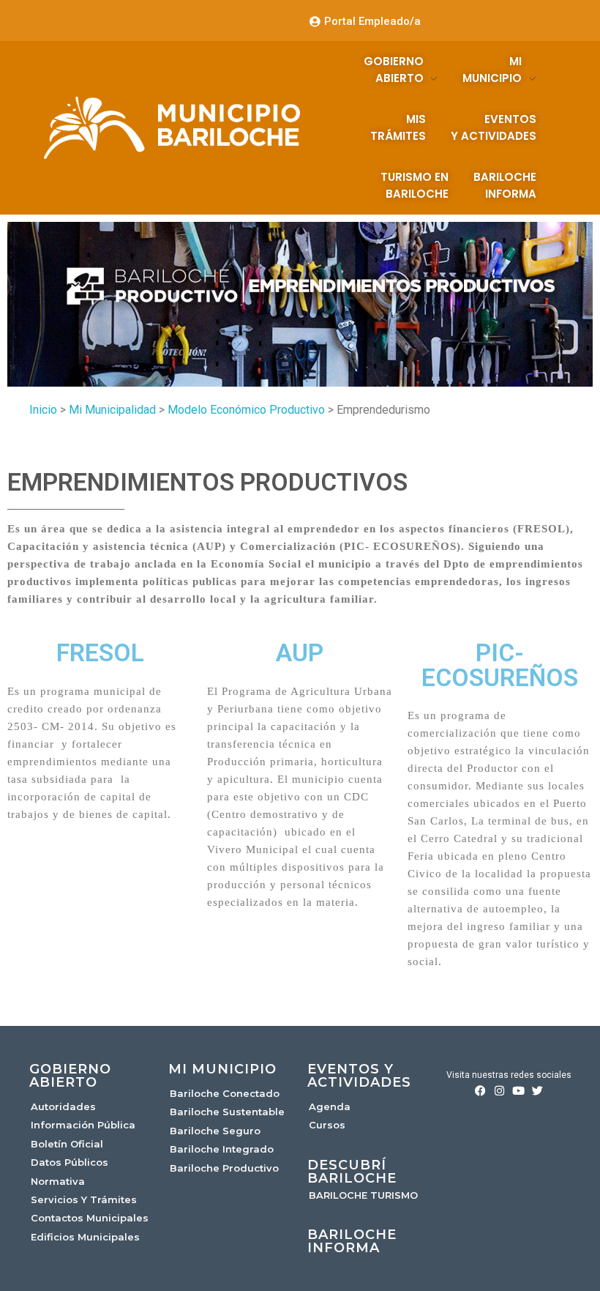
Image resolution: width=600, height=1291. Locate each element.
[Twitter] (537, 1090)
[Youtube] (518, 1090)
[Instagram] (499, 1090)
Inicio (43, 410)
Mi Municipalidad (112, 410)
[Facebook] (480, 1090)
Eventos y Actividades (359, 1075)
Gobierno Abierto (70, 1075)
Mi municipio (222, 1069)
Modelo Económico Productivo (246, 410)
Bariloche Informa (352, 1241)
